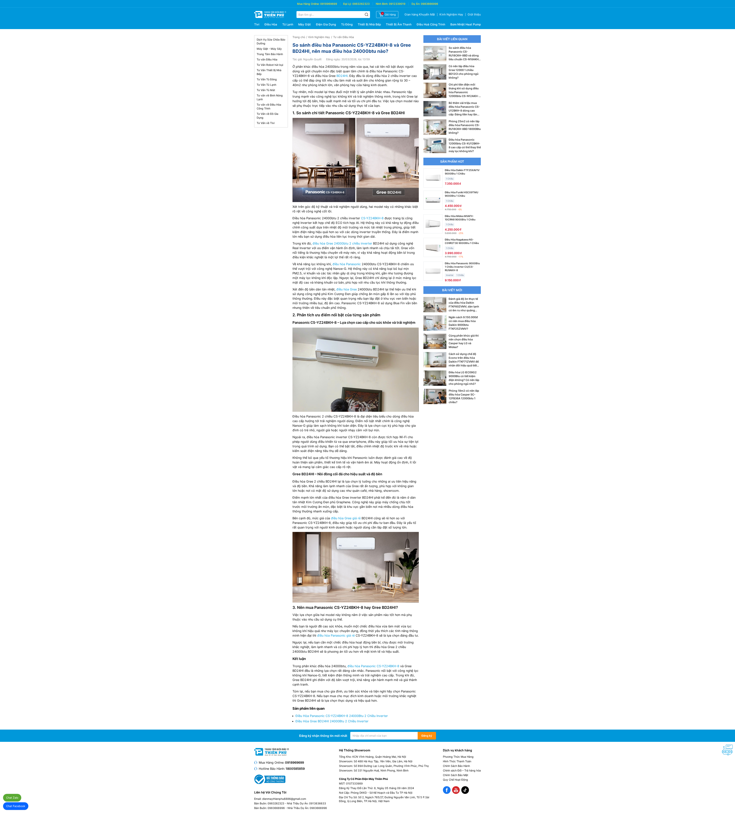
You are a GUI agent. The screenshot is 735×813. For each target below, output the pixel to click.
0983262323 (361, 3)
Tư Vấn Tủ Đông (267, 79)
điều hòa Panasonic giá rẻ (336, 635)
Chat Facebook (15, 806)
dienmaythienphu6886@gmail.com (284, 798)
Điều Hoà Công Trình (431, 24)
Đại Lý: (347, 3)
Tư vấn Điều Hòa (267, 59)
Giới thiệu (474, 14)
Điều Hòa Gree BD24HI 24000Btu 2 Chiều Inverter (332, 721)
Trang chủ (298, 37)
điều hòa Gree (346, 289)
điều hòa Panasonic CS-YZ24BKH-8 (373, 666)
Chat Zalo (12, 797)
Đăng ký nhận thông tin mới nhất (323, 736)
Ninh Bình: (382, 3)
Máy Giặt (304, 24)
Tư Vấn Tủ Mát (266, 90)
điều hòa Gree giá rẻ (346, 518)
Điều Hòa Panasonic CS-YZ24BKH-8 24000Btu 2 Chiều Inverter (342, 716)
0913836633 (317, 803)
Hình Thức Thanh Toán (457, 761)
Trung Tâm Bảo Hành (270, 54)
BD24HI (342, 76)
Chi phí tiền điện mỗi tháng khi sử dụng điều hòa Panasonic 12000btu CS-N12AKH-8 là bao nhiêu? (464, 92)
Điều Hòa (271, 24)
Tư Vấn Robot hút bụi (270, 64)
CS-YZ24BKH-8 (372, 218)
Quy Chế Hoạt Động (455, 779)
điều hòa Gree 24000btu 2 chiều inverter (342, 243)
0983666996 (429, 3)
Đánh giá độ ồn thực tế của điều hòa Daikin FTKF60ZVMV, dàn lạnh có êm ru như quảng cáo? (464, 306)
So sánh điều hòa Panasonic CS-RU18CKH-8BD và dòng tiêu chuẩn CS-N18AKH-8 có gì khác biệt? (464, 55)
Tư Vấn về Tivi (265, 123)
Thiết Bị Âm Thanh (399, 24)
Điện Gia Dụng (326, 24)
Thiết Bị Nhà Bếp (369, 24)
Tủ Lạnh (287, 24)
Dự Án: (416, 3)
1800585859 (295, 769)
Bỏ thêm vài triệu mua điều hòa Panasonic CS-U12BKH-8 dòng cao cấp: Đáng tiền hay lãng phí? (464, 110)
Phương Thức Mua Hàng (458, 756)
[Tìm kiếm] (366, 14)
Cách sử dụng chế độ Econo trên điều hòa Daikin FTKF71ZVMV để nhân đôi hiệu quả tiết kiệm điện (464, 361)
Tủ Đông (347, 24)
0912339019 (397, 3)
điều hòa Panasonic (346, 264)
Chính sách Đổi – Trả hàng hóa (462, 770)
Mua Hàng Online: (308, 3)
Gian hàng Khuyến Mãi (419, 14)
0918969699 (328, 3)
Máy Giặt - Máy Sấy (269, 48)
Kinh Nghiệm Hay (451, 14)
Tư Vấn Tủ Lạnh (266, 84)
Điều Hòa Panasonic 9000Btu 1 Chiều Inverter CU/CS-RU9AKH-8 (462, 267)
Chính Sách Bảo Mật (455, 775)
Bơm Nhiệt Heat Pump (465, 24)
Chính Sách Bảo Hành (456, 765)
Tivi (256, 24)
